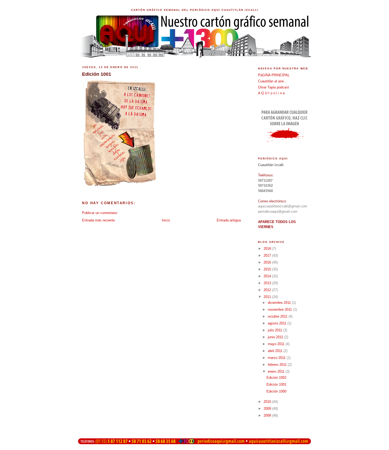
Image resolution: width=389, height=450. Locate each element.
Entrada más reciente (98, 220)
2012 (268, 290)
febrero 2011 (278, 365)
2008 (268, 415)
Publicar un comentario (99, 213)
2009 (268, 409)
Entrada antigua (229, 220)
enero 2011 (277, 371)
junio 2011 (276, 337)
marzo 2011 (277, 358)
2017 (268, 255)
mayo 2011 (277, 344)
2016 (268, 262)
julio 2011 (275, 330)
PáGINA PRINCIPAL (274, 75)
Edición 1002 (276, 378)
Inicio (166, 220)
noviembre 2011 (280, 309)
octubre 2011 (278, 316)
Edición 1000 (276, 391)
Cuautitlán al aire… (272, 81)
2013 (268, 283)
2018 (268, 249)
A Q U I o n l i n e (271, 93)
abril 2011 (275, 351)
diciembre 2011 (280, 303)
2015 (268, 269)
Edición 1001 (276, 384)
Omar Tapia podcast (273, 87)
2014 (268, 276)
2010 (268, 402)
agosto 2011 (277, 323)
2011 (268, 297)
